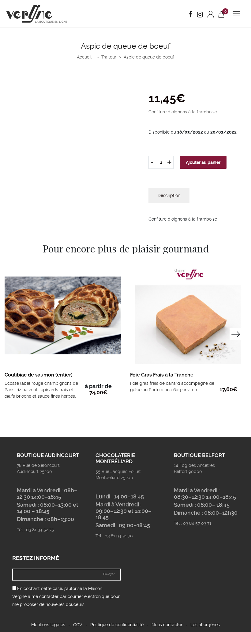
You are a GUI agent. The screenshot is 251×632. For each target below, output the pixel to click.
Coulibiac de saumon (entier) (39, 375)
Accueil (84, 57)
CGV (77, 624)
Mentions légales (48, 624)
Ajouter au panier (203, 162)
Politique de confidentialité (117, 624)
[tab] (168, 195)
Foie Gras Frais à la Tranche (161, 375)
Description (169, 195)
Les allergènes (205, 624)
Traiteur (108, 57)
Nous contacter (167, 624)
